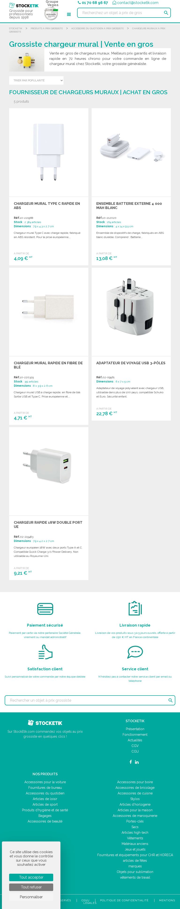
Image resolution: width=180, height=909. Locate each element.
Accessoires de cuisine (135, 793)
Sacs (135, 827)
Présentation (135, 729)
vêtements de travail (135, 877)
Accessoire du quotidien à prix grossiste (97, 28)
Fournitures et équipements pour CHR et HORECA (135, 855)
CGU (135, 751)
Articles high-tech (135, 832)
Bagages (45, 815)
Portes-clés (135, 821)
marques (135, 866)
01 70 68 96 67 (95, 2)
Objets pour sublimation (135, 871)
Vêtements (135, 838)
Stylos (135, 799)
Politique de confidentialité (124, 900)
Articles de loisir (45, 799)
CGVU (86, 900)
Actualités (135, 740)
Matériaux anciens (135, 843)
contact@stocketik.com (137, 2)
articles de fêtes (135, 860)
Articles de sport (45, 804)
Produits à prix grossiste (47, 28)
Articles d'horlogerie (135, 804)
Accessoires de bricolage (135, 787)
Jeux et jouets (135, 849)
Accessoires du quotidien (45, 793)
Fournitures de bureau (45, 787)
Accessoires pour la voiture (45, 782)
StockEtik (15, 28)
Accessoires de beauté (45, 821)
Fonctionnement (135, 734)
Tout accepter (31, 877)
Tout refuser (31, 887)
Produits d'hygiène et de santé (45, 810)
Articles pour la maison (135, 810)
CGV (135, 745)
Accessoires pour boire (135, 782)
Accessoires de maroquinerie (135, 815)
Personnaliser (31, 897)
